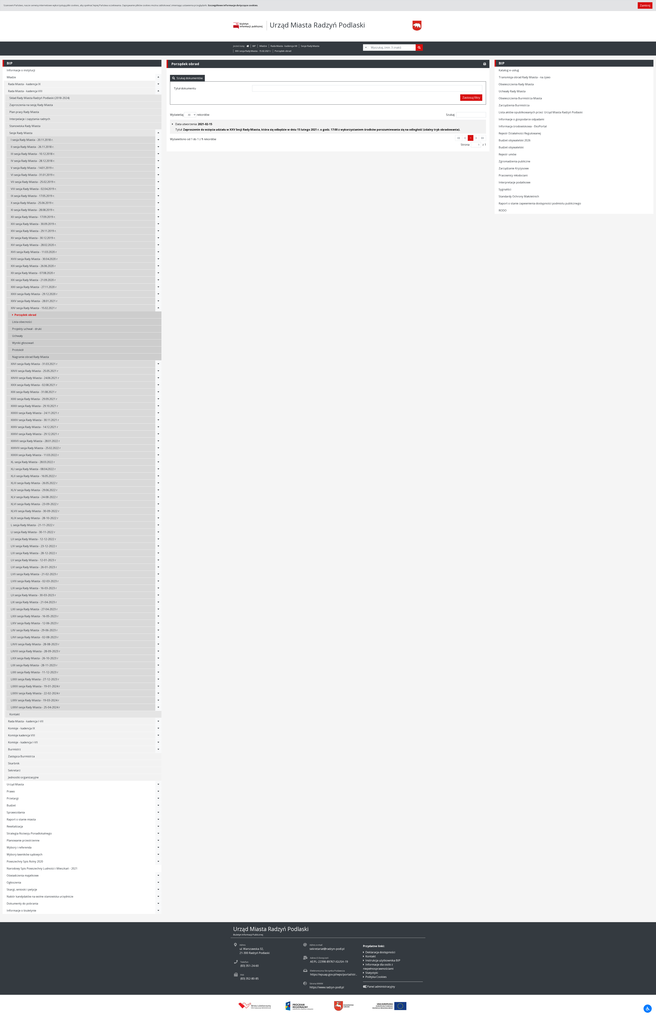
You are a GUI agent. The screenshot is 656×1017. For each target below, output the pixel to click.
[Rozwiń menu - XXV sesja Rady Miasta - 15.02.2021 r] (158, 308)
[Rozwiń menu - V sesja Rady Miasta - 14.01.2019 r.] (158, 167)
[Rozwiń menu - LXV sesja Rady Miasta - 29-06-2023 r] (158, 630)
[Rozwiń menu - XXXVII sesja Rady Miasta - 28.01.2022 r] (158, 441)
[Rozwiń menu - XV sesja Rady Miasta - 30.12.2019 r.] (158, 238)
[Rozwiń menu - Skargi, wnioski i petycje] (158, 889)
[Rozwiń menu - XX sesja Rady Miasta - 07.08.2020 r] (158, 273)
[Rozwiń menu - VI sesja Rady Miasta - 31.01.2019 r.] (158, 174)
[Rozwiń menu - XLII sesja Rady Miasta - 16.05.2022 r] (158, 476)
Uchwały (17, 336)
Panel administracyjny (381, 986)
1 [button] (470, 137)
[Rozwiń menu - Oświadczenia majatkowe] (158, 875)
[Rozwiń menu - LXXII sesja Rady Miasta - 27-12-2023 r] (158, 679)
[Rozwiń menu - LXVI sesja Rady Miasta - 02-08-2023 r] (158, 637)
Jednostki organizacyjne (23, 777)
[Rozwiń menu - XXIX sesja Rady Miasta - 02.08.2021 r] (158, 385)
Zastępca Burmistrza (21, 756)
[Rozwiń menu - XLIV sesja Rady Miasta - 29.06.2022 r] (158, 490)
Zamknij (645, 5)
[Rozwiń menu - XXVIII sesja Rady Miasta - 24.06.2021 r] (158, 377)
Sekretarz (14, 770)
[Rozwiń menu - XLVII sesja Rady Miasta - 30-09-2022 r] (158, 511)
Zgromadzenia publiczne (514, 161)
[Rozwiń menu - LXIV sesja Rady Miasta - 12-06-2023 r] (158, 623)
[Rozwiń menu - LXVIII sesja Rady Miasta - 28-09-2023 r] (158, 651)
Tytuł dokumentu (185, 88)
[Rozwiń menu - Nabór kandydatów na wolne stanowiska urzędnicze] (158, 896)
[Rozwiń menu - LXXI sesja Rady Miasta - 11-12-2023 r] (158, 672)
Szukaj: (450, 115)
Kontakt (14, 714)
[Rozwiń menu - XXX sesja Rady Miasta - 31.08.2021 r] (158, 392)
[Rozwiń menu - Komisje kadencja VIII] (158, 735)
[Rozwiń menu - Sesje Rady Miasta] (158, 133)
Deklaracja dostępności (380, 952)
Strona (465, 144)
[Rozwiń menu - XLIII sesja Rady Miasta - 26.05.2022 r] (158, 483)
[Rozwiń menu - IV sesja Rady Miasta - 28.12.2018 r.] (158, 160)
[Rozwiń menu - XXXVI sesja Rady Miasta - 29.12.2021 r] (158, 434)
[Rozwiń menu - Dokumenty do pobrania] (158, 903)
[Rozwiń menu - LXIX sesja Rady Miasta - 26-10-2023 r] (158, 658)
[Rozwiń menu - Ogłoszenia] (158, 882)
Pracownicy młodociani (513, 175)
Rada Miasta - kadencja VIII (284, 46)
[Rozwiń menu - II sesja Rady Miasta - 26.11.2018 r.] (158, 146)
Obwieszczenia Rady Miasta (516, 84)
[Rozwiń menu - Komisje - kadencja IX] (158, 728)
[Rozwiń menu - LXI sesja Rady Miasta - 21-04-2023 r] (158, 602)
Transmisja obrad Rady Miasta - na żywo (524, 77)
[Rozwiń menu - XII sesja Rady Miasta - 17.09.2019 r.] (158, 216)
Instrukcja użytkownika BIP (382, 960)
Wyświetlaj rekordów (189, 115)
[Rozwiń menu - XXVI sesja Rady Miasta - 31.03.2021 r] (158, 363)
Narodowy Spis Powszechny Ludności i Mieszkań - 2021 (42, 868)
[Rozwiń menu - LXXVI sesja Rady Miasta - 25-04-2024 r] (158, 707)
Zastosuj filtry (471, 97)
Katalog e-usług (509, 70)
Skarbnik (13, 763)
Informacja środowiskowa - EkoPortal (523, 126)
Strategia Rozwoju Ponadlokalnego (29, 833)
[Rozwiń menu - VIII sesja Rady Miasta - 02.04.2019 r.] (158, 188)
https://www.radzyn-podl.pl (327, 987)
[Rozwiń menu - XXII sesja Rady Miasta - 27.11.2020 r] (158, 287)
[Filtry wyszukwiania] (366, 47)
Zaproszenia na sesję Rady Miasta (31, 105)
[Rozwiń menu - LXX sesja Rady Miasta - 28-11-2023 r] (158, 665)
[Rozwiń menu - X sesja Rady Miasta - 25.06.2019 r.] (158, 202)
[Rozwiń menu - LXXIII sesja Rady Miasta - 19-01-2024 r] (158, 686)
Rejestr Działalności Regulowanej (520, 133)
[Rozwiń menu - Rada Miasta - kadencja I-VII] (158, 721)
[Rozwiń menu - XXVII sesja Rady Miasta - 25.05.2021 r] (158, 370)
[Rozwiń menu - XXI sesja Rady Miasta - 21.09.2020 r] (158, 280)
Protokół (17, 350)
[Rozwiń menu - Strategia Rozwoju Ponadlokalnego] (158, 833)
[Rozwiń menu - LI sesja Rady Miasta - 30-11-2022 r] (158, 532)
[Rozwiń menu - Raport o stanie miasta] (158, 819)
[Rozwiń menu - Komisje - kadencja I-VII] (158, 742)
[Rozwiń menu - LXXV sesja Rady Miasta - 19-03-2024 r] (158, 700)
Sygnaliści (505, 189)
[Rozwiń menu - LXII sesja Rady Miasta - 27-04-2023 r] (158, 609)
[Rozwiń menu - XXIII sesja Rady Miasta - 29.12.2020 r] (158, 294)
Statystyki (371, 973)
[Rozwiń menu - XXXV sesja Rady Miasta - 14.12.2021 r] (158, 427)
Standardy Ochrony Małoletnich (519, 196)
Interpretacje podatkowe (514, 182)
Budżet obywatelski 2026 (514, 140)
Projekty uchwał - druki (27, 329)
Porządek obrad (283, 50)
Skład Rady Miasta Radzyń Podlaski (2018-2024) (39, 98)
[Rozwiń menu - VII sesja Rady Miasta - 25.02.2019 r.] (158, 181)
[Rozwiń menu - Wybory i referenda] (158, 847)
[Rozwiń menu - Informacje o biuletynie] (158, 910)
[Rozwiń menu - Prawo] (158, 791)
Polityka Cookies (376, 977)
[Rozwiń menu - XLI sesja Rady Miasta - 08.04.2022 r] (158, 469)
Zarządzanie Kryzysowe (514, 168)
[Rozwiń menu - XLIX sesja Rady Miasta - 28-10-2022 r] (158, 518)
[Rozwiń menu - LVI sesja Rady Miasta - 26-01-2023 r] (158, 567)
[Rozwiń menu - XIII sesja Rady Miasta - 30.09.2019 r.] (158, 223)
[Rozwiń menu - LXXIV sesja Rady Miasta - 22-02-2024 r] (158, 693)
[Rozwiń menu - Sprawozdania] (158, 812)
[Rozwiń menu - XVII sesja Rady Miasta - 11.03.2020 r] (158, 252)
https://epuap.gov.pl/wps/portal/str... (333, 974)
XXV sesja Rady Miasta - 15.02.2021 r (253, 50)
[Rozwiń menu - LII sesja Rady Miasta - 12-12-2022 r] (158, 539)
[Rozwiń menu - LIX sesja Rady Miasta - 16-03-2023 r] (158, 588)
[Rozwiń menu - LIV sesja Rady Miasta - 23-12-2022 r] (158, 546)
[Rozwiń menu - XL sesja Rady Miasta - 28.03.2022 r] (158, 462)
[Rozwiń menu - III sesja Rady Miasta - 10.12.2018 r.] (158, 153)
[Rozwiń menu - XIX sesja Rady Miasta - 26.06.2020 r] (158, 266)
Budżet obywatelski (511, 147)
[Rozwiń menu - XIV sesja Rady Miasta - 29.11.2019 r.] (158, 231)
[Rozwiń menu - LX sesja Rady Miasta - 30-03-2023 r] (158, 595)
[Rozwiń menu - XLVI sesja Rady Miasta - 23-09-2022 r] (158, 504)
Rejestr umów (507, 154)
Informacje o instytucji (21, 70)
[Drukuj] (484, 64)
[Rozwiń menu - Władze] (158, 77)
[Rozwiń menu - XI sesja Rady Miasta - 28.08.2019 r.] (158, 209)
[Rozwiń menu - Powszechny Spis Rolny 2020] (158, 861)
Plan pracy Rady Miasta (24, 112)
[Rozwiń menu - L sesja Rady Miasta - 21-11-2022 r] (158, 525)
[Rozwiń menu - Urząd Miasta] (158, 784)
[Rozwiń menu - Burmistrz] (158, 749)
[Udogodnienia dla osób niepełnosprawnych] (648, 1009)
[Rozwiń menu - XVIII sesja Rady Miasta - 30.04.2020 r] (158, 259)
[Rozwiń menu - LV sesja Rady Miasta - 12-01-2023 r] (158, 560)
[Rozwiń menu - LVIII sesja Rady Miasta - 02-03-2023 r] (158, 581)
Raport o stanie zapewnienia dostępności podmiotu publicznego (540, 203)
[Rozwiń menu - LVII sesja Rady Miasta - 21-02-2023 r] (158, 574)
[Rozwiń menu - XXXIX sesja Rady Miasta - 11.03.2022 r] (158, 455)
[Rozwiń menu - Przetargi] (158, 798)
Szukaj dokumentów (190, 78)
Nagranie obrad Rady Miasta (30, 357)
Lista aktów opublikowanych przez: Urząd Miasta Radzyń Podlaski (541, 112)
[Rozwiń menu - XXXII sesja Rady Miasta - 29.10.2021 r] (158, 406)
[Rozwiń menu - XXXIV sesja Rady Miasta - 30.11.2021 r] (158, 420)
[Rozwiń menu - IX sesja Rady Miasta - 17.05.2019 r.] (158, 195)
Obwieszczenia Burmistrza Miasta (520, 98)
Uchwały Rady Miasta (512, 91)
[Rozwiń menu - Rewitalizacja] (158, 826)
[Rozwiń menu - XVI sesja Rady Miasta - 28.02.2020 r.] (158, 245)
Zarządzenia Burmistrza (514, 105)
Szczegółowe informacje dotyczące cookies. (233, 5)
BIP (254, 46)
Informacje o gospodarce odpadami (521, 119)
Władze (263, 46)
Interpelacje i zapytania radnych (29, 119)
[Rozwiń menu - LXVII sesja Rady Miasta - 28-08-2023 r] (158, 644)
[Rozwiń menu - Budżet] (158, 805)
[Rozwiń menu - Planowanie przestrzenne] (158, 840)
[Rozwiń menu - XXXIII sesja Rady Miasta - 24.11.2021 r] (158, 413)
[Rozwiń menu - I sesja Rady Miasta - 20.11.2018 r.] (158, 139)
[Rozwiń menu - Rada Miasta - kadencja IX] (158, 84)
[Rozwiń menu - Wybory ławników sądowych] (158, 854)
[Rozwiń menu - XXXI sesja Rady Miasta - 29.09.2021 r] (158, 399)
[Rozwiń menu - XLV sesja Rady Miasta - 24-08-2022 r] (158, 497)
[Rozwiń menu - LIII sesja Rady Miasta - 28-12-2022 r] (158, 553)
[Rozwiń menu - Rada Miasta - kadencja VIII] (158, 91)
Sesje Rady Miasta (310, 46)
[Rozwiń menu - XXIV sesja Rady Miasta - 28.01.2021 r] (158, 301)
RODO (503, 210)
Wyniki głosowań (23, 343)
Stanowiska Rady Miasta (24, 126)
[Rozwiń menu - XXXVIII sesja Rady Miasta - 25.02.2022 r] (158, 448)
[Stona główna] (248, 46)
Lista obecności (22, 322)
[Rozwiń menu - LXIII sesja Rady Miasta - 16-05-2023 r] (158, 616)
